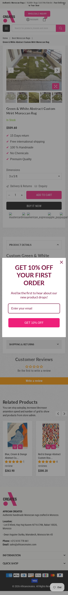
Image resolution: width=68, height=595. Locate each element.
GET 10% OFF (34, 322)
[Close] (61, 262)
